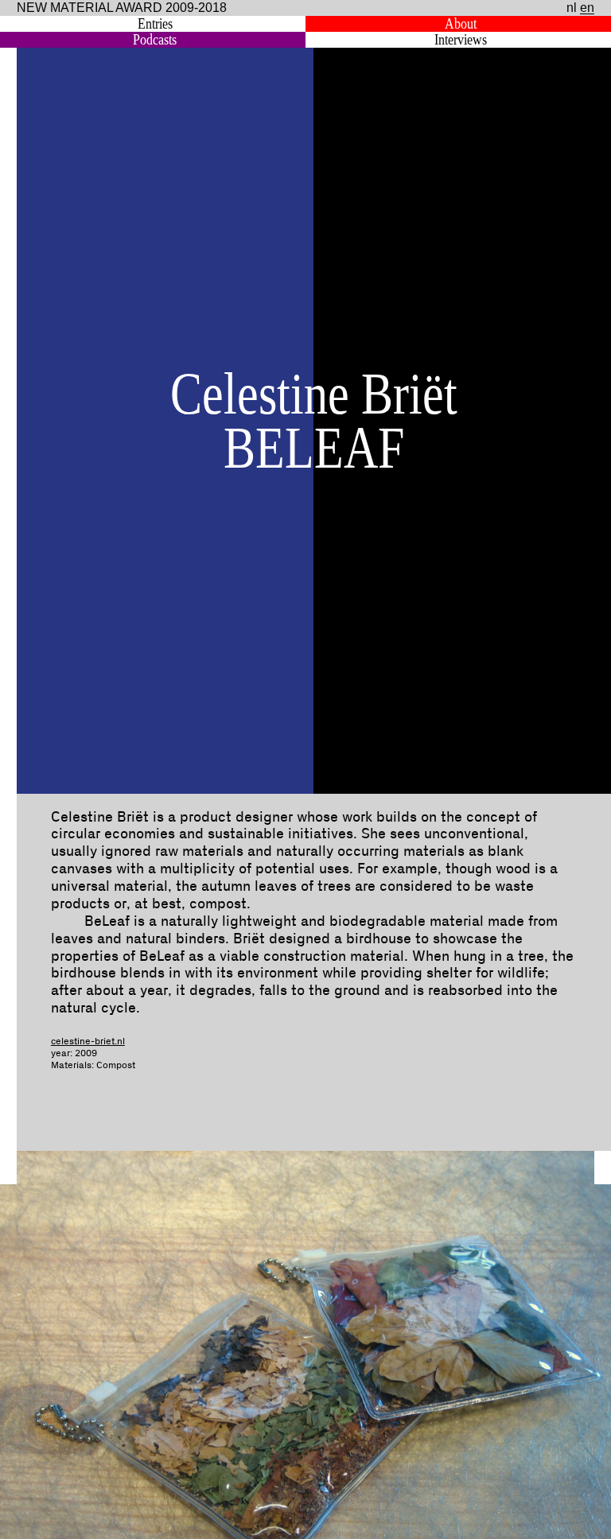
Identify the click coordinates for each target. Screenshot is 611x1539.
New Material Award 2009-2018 (122, 7)
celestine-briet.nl (88, 1041)
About (461, 24)
